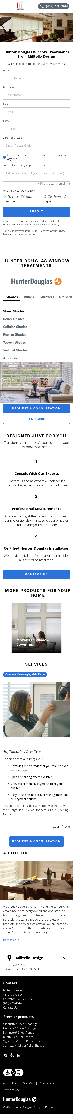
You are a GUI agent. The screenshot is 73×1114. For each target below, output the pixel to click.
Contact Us (36, 574)
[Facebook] (6, 1055)
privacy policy (52, 224)
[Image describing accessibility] (13, 1072)
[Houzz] (18, 1055)
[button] (6, 6)
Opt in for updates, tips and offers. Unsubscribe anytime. (37, 157)
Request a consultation (36, 841)
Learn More (36, 419)
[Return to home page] (24, 6)
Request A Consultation (36, 408)
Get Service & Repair (55, 198)
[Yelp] (12, 1055)
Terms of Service (23, 234)
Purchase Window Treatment (17, 198)
